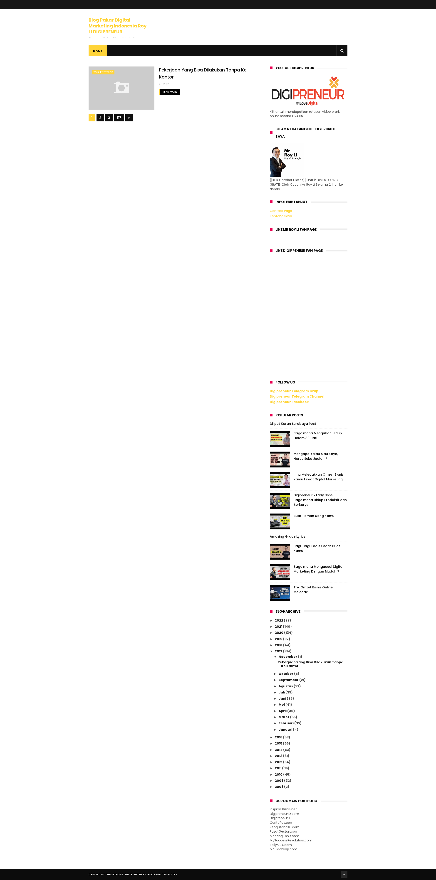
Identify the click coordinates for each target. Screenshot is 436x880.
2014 (279, 749)
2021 (279, 626)
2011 (278, 768)
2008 (279, 786)
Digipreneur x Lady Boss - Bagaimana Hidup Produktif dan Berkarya (320, 500)
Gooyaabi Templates (162, 874)
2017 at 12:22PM (103, 72)
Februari (286, 723)
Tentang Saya (281, 216)
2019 (279, 639)
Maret (284, 717)
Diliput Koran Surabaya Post (293, 423)
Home (97, 51)
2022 (279, 620)
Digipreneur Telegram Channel (297, 396)
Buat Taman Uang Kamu (314, 516)
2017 (279, 651)
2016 (279, 737)
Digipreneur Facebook (289, 402)
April (283, 711)
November (288, 656)
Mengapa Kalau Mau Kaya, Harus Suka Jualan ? (316, 456)
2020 (279, 632)
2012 (279, 762)
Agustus (286, 686)
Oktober (286, 673)
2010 (279, 774)
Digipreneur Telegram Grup (294, 391)
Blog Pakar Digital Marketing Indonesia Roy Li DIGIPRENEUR (118, 26)
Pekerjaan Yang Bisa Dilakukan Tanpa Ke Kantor (310, 664)
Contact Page (281, 211)
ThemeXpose (114, 874)
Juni (283, 698)
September (289, 680)
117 (119, 118)
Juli (282, 692)
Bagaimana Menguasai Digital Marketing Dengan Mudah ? (318, 569)
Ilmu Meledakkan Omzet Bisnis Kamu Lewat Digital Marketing (319, 477)
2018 (279, 645)
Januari (286, 729)
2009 (279, 780)
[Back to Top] (344, 874)
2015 (279, 743)
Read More (170, 91)
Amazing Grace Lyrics (287, 536)
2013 (279, 756)
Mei (282, 704)
